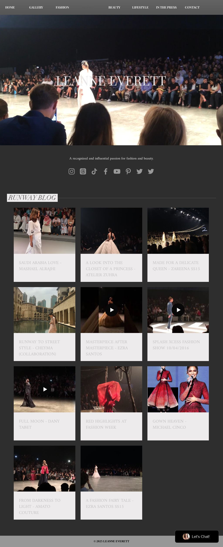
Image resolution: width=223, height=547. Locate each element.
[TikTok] (94, 171)
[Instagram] (72, 171)
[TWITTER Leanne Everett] (139, 171)
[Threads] (83, 171)
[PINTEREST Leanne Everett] (128, 171)
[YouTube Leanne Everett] (117, 171)
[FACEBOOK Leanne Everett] (105, 171)
